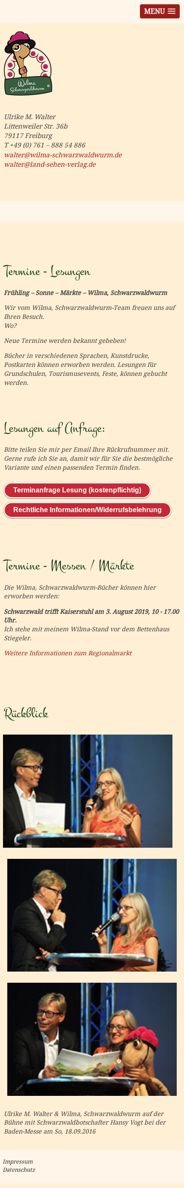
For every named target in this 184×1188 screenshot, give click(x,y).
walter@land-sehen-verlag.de (49, 164)
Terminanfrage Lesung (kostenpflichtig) (77, 490)
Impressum (18, 1161)
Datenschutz (19, 1170)
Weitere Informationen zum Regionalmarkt (67, 653)
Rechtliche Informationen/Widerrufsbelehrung (87, 509)
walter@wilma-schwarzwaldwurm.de (63, 155)
